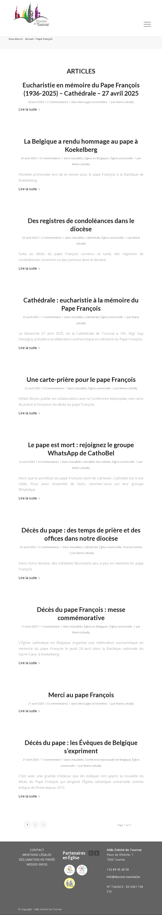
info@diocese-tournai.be (123, 877)
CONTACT (37, 850)
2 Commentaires (57, 102)
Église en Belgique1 (97, 158)
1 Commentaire (51, 317)
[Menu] (147, 24)
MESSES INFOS (37, 864)
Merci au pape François (81, 694)
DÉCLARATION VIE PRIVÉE (37, 859)
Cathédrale (93, 237)
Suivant (96, 853)
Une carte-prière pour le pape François (81, 379)
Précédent (91, 853)
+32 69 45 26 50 (118, 869)
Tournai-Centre (132, 547)
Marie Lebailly (125, 102)
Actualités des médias (97, 462)
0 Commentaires (50, 158)
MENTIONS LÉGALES (36, 855)
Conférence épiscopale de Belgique (108, 759)
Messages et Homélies (92, 102)
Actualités (77, 158)
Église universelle (122, 158)
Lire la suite (28, 109)
